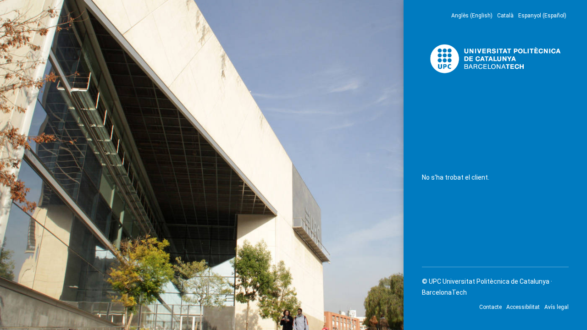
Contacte (490, 307)
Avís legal (556, 307)
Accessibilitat (523, 307)
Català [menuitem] (505, 15)
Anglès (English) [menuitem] (472, 15)
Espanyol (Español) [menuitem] (542, 15)
